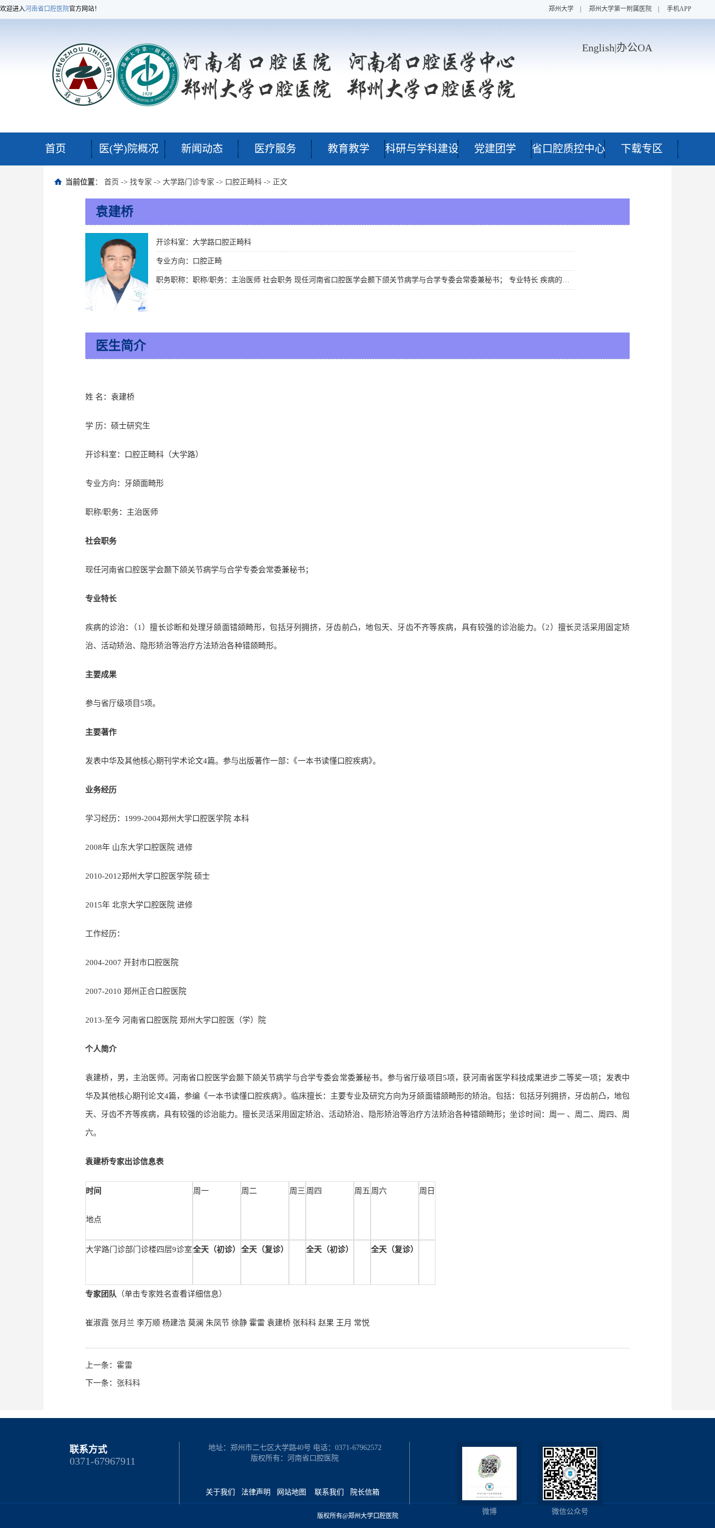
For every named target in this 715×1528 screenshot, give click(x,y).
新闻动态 (202, 148)
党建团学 (495, 148)
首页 (55, 148)
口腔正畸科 (243, 182)
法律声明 (256, 1492)
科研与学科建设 (422, 148)
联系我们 (329, 1492)
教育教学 (349, 148)
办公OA (634, 47)
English (598, 47)
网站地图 (291, 1492)
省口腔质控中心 (568, 148)
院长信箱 (364, 1492)
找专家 (141, 182)
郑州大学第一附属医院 (620, 9)
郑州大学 (561, 9)
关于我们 (220, 1492)
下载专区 (642, 148)
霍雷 (124, 1365)
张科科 (128, 1383)
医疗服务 (275, 148)
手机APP (679, 9)
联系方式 (88, 1449)
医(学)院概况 (129, 148)
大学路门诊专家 (188, 182)
